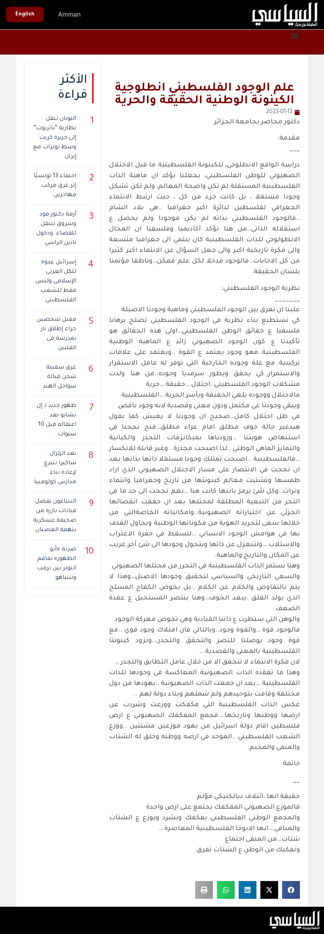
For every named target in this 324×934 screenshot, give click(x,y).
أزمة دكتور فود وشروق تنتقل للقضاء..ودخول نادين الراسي (56, 229)
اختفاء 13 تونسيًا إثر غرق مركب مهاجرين (55, 186)
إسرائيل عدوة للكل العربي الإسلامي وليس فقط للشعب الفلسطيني (56, 281)
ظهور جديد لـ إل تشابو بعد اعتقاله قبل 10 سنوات (56, 420)
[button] (294, 36)
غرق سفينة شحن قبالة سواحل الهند (59, 377)
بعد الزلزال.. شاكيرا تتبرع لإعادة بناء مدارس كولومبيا (55, 468)
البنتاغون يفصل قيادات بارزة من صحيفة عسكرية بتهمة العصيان (54, 516)
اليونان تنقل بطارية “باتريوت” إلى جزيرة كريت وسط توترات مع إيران (54, 138)
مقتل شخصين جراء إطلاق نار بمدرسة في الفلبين (56, 334)
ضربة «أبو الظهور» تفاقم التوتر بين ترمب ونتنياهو (56, 563)
